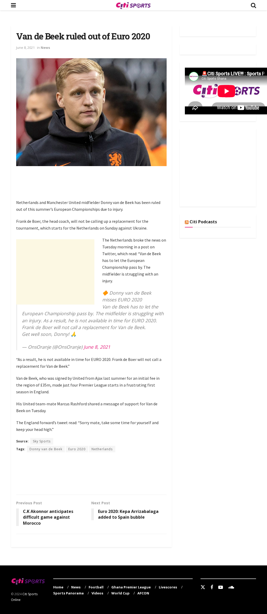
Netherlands (102, 449)
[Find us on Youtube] (220, 587)
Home (58, 587)
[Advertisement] (111, 185)
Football (96, 587)
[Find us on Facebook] (211, 587)
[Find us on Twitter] (203, 587)
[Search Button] (253, 5)
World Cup (120, 593)
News (45, 47)
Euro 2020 (77, 449)
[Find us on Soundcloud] (231, 587)
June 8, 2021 (25, 47)
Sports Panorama (68, 593)
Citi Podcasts (203, 222)
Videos (97, 593)
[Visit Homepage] (133, 5)
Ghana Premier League (131, 587)
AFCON (143, 593)
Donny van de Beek (45, 449)
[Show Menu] (13, 5)
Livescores (168, 587)
